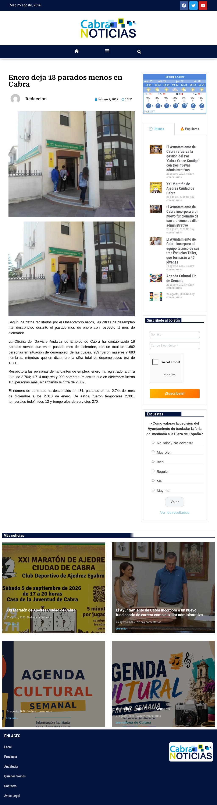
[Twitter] (193, 5)
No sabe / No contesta (175, 442)
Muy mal (163, 490)
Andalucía (11, 766)
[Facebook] (184, 5)
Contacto (10, 786)
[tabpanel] (174, 223)
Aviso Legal (12, 796)
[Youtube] (203, 5)
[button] (107, 50)
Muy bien (164, 452)
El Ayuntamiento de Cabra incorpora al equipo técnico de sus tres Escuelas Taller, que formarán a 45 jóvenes (182, 250)
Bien (160, 462)
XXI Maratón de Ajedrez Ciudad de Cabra (180, 188)
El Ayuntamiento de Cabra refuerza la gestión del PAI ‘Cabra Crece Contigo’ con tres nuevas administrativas (182, 158)
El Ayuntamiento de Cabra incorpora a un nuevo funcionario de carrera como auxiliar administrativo (182, 216)
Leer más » (12, 624)
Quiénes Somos (15, 776)
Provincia (10, 757)
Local (8, 747)
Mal (160, 481)
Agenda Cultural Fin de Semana (181, 278)
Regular (163, 471)
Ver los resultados (174, 512)
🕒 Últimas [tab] (156, 129)
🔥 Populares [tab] (189, 129)
